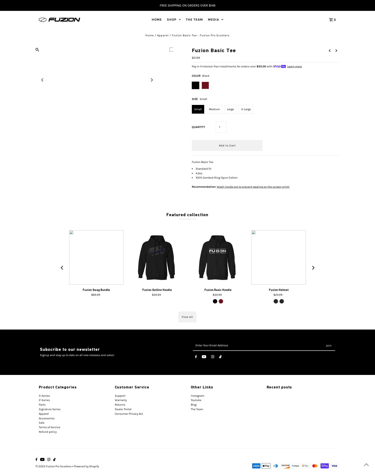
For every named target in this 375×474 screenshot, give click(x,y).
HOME (157, 20)
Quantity (198, 127)
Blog (193, 404)
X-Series (44, 395)
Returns (120, 404)
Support (120, 395)
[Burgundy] (221, 301)
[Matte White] (282, 301)
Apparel (163, 35)
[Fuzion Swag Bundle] (96, 257)
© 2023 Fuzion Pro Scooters (54, 466)
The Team (197, 409)
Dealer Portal (123, 409)
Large (230, 109)
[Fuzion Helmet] (279, 257)
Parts (42, 404)
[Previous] (42, 80)
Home (149, 35)
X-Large (246, 109)
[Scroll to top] (366, 465)
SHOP (171, 20)
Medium (214, 109)
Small (198, 109)
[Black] (215, 301)
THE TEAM (194, 20)
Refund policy (48, 431)
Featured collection (187, 214)
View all (187, 316)
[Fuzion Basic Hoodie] (218, 257)
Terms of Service (49, 427)
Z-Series (44, 400)
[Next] (151, 80)
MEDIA (213, 20)
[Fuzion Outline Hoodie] (157, 257)
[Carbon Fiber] (276, 301)
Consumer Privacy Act (129, 413)
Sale (41, 422)
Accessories (46, 418)
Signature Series (50, 409)
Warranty (121, 400)
